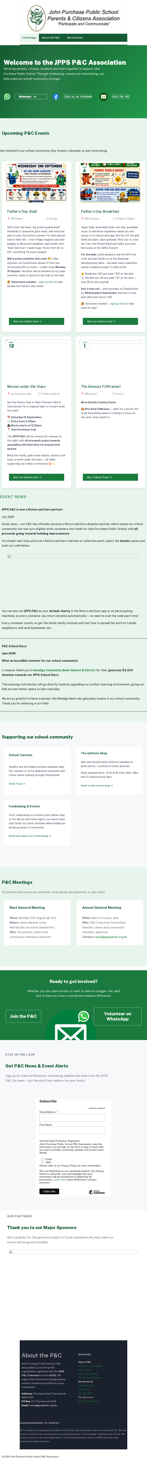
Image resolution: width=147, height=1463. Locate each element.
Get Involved (74, 37)
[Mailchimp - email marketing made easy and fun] (97, 1194)
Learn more (60, 1179)
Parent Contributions (90, 1377)
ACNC (52, 1375)
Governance (85, 1369)
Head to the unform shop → (97, 785)
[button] (51, 38)
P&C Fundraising (88, 1373)
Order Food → (17, 783)
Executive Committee (90, 1366)
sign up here (46, 281)
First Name (45, 1124)
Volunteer (83, 1389)
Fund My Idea (86, 1385)
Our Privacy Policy (88, 1401)
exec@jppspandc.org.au (111, 937)
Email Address (48, 1111)
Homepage (29, 37)
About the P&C (51, 37)
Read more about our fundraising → (30, 835)
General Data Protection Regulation (59, 1141)
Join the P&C (85, 1393)
